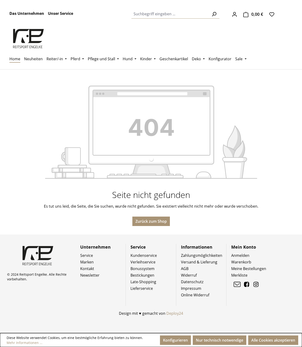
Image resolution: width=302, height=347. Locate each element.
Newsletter (90, 275)
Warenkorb (241, 262)
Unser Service (60, 13)
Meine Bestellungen (248, 268)
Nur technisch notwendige (219, 340)
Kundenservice (143, 255)
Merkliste (239, 275)
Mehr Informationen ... (24, 342)
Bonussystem (142, 268)
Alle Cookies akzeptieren (273, 340)
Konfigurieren (175, 340)
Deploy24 (174, 313)
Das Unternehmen (26, 13)
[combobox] (170, 14)
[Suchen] (214, 14)
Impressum (191, 288)
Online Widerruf (195, 295)
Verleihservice (142, 262)
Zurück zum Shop (151, 221)
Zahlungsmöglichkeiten (201, 255)
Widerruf (189, 275)
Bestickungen (142, 275)
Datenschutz (192, 281)
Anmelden (240, 255)
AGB (185, 268)
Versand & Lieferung (199, 262)
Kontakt (87, 268)
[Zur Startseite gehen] (28, 38)
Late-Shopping (143, 281)
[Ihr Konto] (234, 14)
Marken (87, 262)
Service (86, 255)
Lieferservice (141, 288)
